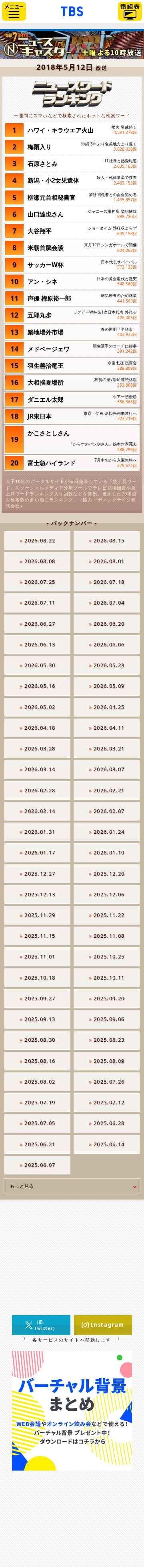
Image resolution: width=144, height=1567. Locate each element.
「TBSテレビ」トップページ (72, 10)
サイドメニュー (14, 11)
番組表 (130, 11)
